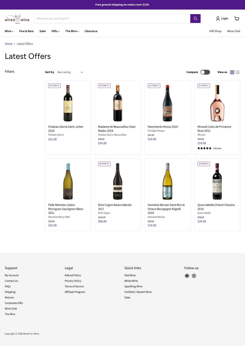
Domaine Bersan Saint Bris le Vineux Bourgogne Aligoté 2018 (166, 209)
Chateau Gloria (56, 134)
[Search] (195, 18)
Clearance (91, 31)
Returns (9, 298)
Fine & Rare (26, 31)
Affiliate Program (75, 292)
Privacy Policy (73, 281)
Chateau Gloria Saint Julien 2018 (65, 129)
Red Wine (130, 275)
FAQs (8, 286)
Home (8, 43)
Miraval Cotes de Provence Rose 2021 (214, 129)
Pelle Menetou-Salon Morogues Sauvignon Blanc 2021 (65, 209)
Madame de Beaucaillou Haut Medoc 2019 (116, 129)
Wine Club (233, 31)
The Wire (71, 31)
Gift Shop (215, 31)
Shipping (10, 292)
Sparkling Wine (133, 286)
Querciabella (204, 213)
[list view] (237, 72)
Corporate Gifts (14, 303)
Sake (42, 31)
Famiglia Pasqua (156, 130)
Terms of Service (74, 286)
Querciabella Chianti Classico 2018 (216, 207)
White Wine (131, 281)
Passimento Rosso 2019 (163, 127)
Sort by (49, 72)
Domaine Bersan (156, 217)
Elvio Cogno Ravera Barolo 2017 (115, 207)
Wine (8, 31)
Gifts (54, 31)
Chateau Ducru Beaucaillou (112, 134)
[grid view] (232, 72)
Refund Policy (73, 275)
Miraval (201, 134)
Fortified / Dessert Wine (138, 292)
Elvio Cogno (104, 213)
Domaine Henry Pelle (59, 217)
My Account (12, 275)
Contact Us (11, 281)
